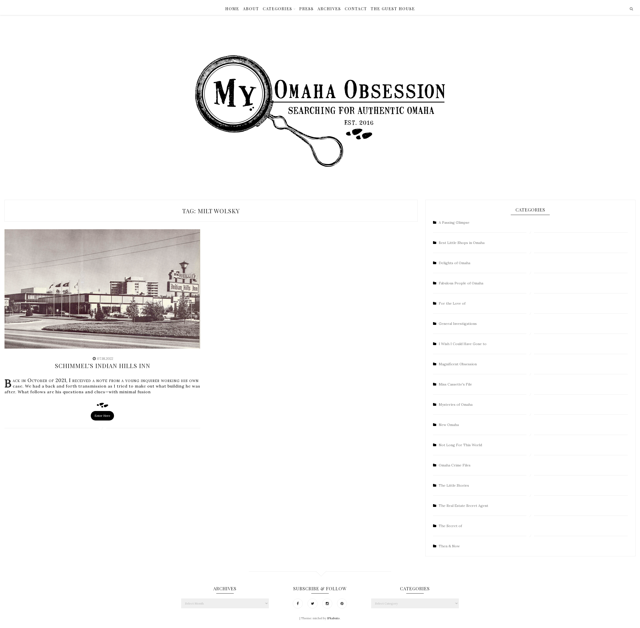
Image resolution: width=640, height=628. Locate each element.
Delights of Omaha (454, 263)
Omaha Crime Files (454, 465)
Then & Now (449, 546)
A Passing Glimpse (454, 222)
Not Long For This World (460, 445)
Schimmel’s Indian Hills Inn (102, 366)
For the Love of (452, 303)
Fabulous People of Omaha (461, 283)
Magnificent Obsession (458, 364)
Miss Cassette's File (455, 384)
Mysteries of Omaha (455, 404)
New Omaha (449, 424)
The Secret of (450, 526)
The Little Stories (454, 485)
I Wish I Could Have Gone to (462, 344)
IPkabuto (333, 618)
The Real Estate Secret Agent (463, 505)
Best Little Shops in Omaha (461, 242)
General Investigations (458, 323)
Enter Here (102, 416)
